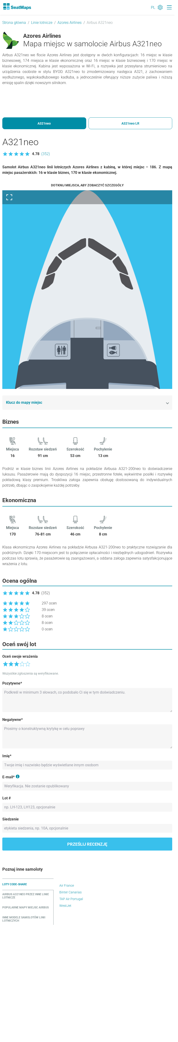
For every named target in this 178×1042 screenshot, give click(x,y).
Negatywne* (12, 719)
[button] (26, 154)
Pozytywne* (12, 683)
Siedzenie (10, 819)
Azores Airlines (69, 22)
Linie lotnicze (41, 22)
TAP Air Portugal (71, 899)
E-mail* (8, 777)
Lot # (6, 798)
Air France (66, 885)
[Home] (17, 6)
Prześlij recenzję (87, 844)
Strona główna (14, 22)
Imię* (6, 756)
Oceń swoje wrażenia (20, 656)
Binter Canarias (70, 892)
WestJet (65, 905)
